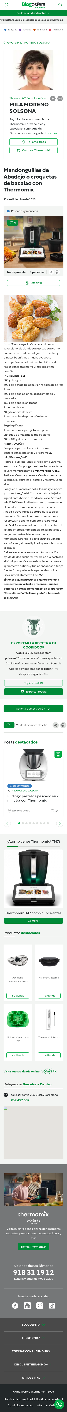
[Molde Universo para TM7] (17, 1019)
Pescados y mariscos (20, 786)
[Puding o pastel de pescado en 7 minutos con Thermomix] (33, 767)
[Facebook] (15, 1306)
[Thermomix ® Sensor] (49, 1019)
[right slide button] (59, 823)
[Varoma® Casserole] (49, 959)
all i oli (29, 362)
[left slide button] (7, 823)
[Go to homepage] (33, 5)
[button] (60, 5)
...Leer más (50, 133)
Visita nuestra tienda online (32, 13)
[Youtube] (27, 1306)
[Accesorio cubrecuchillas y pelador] (17, 959)
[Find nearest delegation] (6, 5)
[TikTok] (52, 1306)
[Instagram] (40, 1306)
